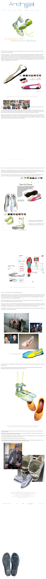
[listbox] (30, 503)
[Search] (17, 503)
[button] (9, 10)
